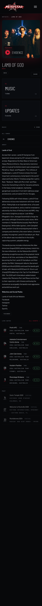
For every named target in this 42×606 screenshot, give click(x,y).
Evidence (17, 52)
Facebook (5, 299)
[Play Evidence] (7, 52)
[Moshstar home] (14, 6)
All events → (34, 321)
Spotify (5, 308)
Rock (5, 73)
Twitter (5, 305)
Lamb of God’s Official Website (13, 296)
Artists (5, 17)
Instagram (6, 302)
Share (35, 74)
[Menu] (36, 6)
